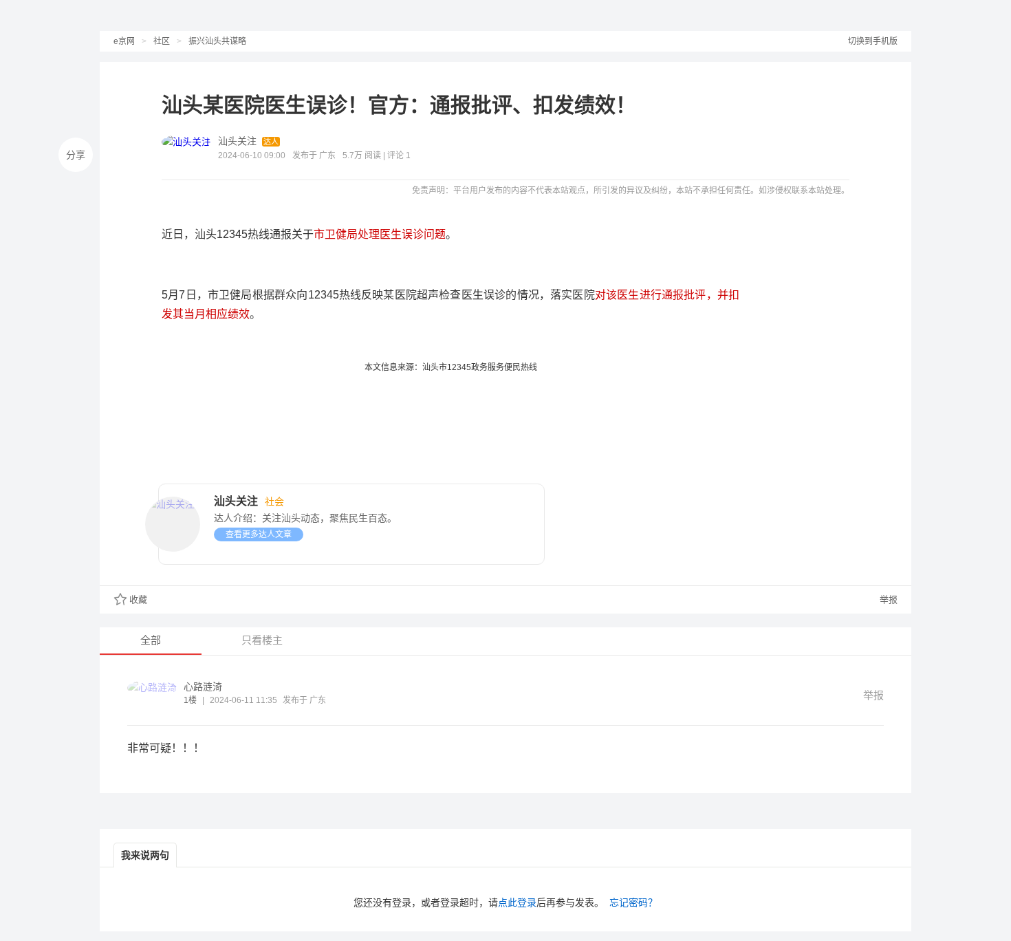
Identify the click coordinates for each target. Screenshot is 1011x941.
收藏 (138, 599)
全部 (150, 640)
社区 (161, 41)
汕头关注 (237, 141)
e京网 (124, 41)
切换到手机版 (873, 41)
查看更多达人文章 (259, 534)
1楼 (190, 700)
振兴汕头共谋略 (217, 41)
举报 (887, 599)
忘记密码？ (633, 902)
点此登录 (517, 902)
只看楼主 (262, 640)
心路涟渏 (203, 686)
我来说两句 (145, 855)
